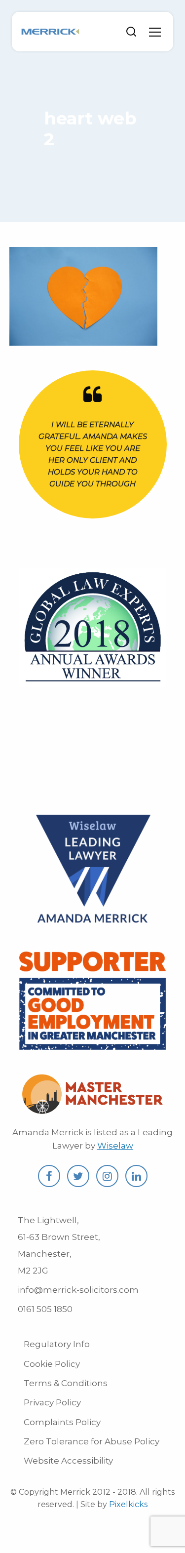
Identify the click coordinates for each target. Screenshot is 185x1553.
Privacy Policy (52, 1402)
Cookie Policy (52, 1364)
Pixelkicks (128, 1504)
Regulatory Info (57, 1344)
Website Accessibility (68, 1461)
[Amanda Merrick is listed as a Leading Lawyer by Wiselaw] (92, 925)
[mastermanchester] (92, 1109)
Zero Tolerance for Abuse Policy (91, 1441)
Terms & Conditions (66, 1383)
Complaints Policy (62, 1422)
